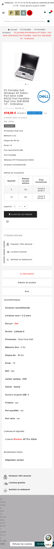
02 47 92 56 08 (21, 3)
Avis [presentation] (27, 291)
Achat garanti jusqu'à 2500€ (32, 6)
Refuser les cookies (22, 544)
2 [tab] (28, 84)
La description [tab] (27, 274)
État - (6, 121)
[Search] (48, 21)
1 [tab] (25, 84)
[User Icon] (44, 12)
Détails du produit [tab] (27, 282)
